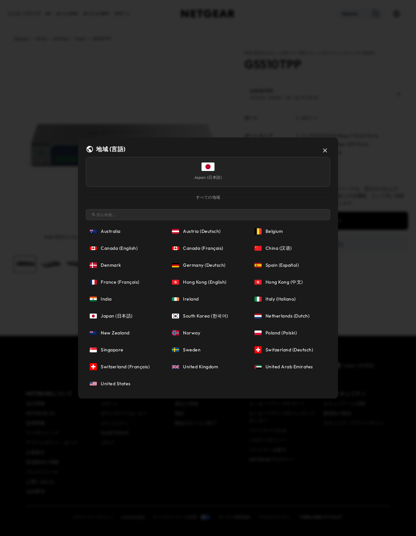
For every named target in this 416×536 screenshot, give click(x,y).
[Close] (325, 150)
